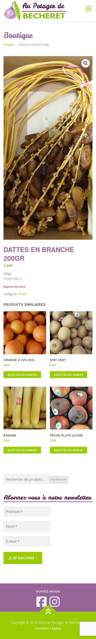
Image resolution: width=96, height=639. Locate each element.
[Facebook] (41, 601)
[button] (85, 63)
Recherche (58, 480)
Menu (88, 9)
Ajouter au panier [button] (22, 374)
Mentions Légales (48, 628)
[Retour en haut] (48, 611)
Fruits (22, 294)
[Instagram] (54, 601)
